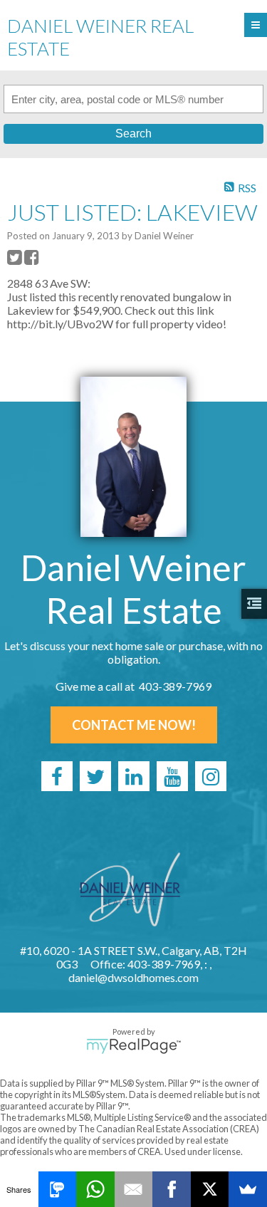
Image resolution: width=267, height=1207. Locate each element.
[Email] (134, 1189)
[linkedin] (134, 776)
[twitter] (95, 776)
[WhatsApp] (95, 1189)
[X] (210, 1189)
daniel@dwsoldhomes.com (133, 977)
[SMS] (57, 1189)
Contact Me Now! (134, 725)
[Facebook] (171, 1189)
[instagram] (210, 776)
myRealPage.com (133, 1046)
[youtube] (172, 776)
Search (133, 133)
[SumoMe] (248, 1189)
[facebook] (57, 776)
